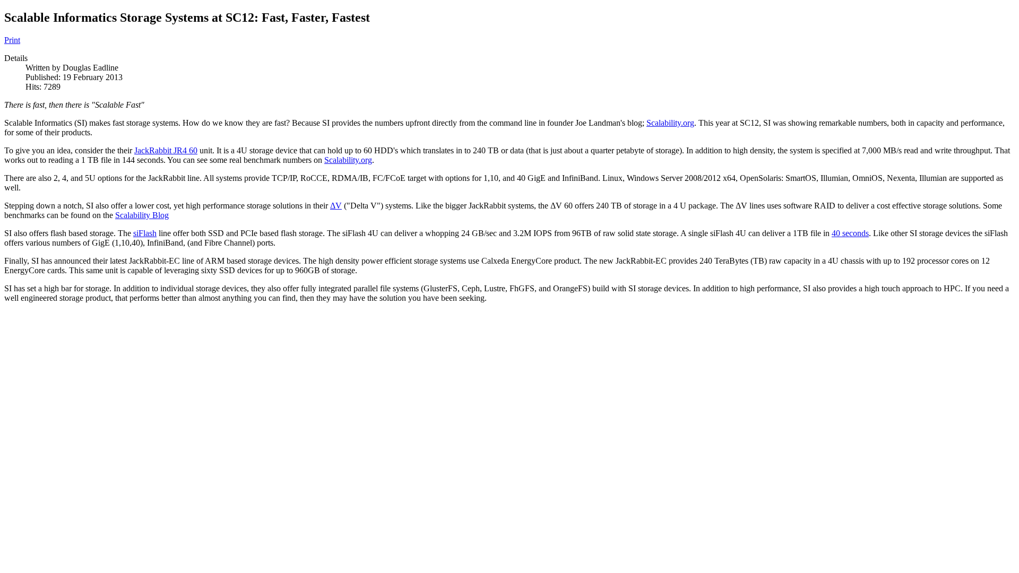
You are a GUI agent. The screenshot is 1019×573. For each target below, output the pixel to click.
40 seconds (850, 233)
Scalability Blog (142, 215)
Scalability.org (670, 122)
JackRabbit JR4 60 (165, 150)
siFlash (145, 233)
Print (12, 40)
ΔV (336, 205)
